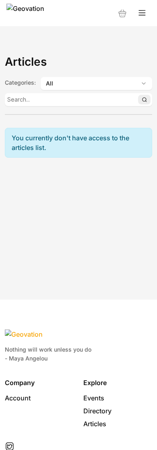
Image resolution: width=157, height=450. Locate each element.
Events (93, 398)
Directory (97, 411)
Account (18, 398)
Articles (94, 424)
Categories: (20, 82)
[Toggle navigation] (142, 13)
